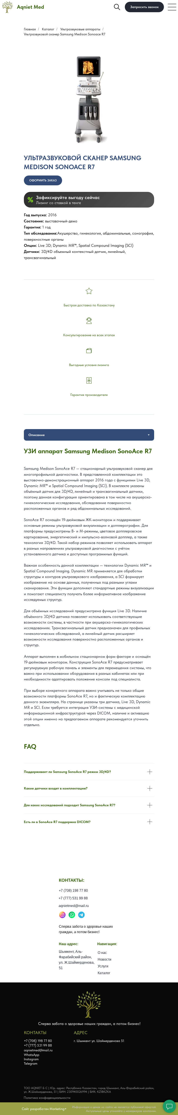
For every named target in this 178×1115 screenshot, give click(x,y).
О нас (102, 953)
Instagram (31, 1059)
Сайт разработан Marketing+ (44, 1109)
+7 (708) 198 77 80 (73, 890)
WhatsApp (31, 1055)
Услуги (103, 966)
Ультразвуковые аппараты (80, 29)
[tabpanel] (89, 594)
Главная (30, 29)
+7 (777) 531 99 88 (73, 898)
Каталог (48, 29)
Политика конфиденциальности (47, 1098)
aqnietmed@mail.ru (74, 906)
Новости (104, 959)
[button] (144, 7)
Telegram (30, 1063)
